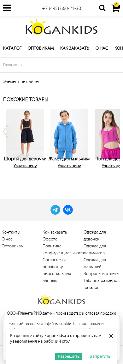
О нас (102, 48)
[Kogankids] (61, 27)
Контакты (11, 232)
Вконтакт (68, 210)
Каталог (12, 48)
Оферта (50, 239)
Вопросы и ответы (101, 273)
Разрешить (69, 356)
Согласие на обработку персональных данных (57, 270)
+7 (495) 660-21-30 (61, 8)
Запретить (100, 356)
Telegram (55, 210)
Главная (10, 65)
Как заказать (74, 48)
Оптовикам (41, 48)
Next (113, 143)
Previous (9, 143)
